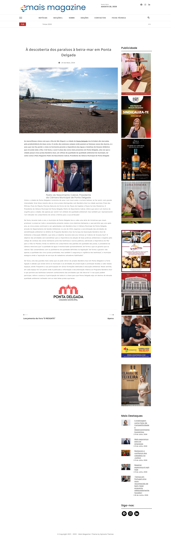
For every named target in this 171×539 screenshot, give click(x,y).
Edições (84, 18)
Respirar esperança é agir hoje (141, 467)
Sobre (72, 18)
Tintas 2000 (47, 24)
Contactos (100, 18)
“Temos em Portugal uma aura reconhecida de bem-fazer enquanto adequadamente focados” (141, 485)
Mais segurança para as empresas (141, 441)
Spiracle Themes (107, 534)
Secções (57, 18)
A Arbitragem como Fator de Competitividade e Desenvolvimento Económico (142, 426)
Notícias (43, 18)
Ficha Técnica (119, 18)
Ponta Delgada (82, 141)
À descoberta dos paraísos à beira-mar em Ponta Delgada (68, 52)
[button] (148, 24)
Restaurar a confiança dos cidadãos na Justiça (140, 454)
